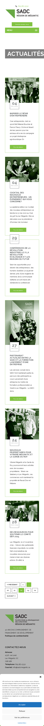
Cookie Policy (22, 723)
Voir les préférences (22, 717)
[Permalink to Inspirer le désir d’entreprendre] (22, 90)
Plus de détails (18, 147)
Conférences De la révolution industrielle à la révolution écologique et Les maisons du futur (20, 253)
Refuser (22, 711)
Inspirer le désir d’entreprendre (19, 114)
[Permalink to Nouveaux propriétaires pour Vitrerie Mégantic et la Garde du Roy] (22, 424)
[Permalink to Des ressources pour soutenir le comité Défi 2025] (22, 511)
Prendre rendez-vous (22, 24)
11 (14, 590)
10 (8, 590)
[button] (40, 677)
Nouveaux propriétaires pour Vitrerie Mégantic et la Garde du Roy (21, 453)
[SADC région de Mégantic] (22, 13)
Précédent (13, 584)
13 (28, 590)
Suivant (10, 596)
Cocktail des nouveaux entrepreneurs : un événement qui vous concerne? (21, 197)
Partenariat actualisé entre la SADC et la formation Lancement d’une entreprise (21, 360)
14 (35, 590)
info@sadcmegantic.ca (21, 667)
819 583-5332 (23, 6)
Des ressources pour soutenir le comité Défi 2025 (21, 534)
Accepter (22, 705)
